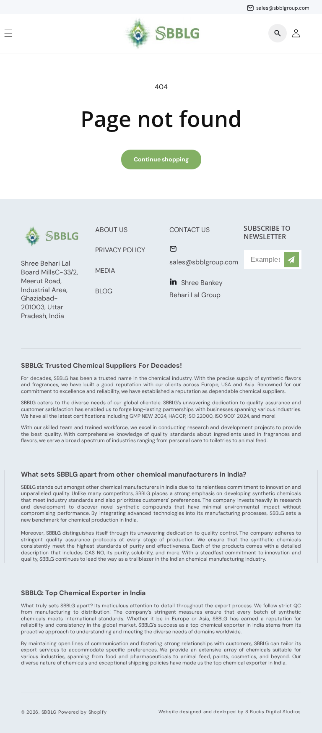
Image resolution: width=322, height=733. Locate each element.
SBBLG (49, 712)
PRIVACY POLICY (120, 249)
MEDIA (105, 270)
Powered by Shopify (82, 712)
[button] (277, 33)
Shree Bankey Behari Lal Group (196, 288)
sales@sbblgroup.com (203, 262)
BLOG (103, 291)
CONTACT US (189, 229)
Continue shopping (161, 159)
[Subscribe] (291, 259)
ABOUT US (111, 229)
